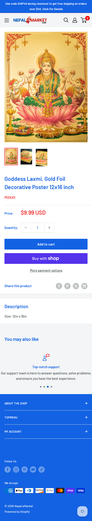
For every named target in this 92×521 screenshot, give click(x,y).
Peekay (9, 197)
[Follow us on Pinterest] (24, 469)
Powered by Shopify (17, 511)
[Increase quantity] (49, 227)
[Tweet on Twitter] (76, 285)
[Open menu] (6, 20)
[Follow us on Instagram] (16, 469)
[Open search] (66, 20)
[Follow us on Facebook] (7, 469)
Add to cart (46, 244)
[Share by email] (84, 285)
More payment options (46, 270)
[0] (84, 20)
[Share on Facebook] (59, 285)
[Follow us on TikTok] (41, 469)
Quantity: (11, 228)
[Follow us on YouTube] (33, 469)
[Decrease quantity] (25, 227)
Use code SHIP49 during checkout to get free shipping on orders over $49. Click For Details (46, 6)
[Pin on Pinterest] (67, 285)
